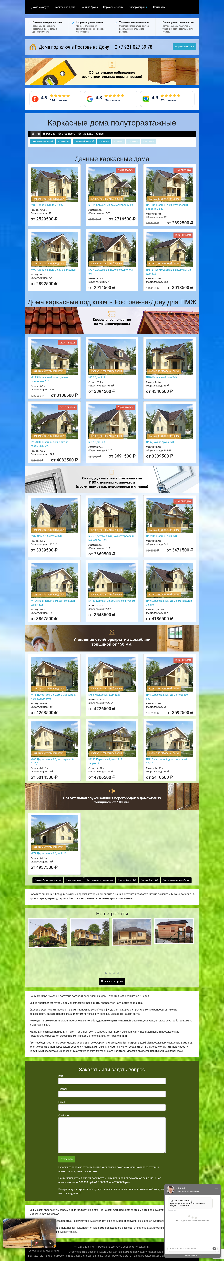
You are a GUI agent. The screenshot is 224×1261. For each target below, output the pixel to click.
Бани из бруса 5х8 (149, 880)
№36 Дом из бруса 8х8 (160, 442)
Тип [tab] (37, 133)
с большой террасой (84, 141)
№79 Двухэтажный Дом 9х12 (48, 853)
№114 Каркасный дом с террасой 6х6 (111, 205)
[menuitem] (40, 7)
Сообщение (64, 1115)
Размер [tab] (50, 133)
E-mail (61, 1102)
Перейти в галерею (111, 981)
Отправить (67, 1159)
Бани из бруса (89, 7)
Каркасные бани (113, 7)
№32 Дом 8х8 (96, 442)
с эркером (104, 141)
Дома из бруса (40, 7)
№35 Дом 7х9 (96, 377)
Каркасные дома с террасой (99, 880)
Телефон (62, 1089)
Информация (137, 7)
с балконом (63, 141)
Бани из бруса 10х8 (127, 880)
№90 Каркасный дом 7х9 (161, 377)
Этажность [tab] (68, 133)
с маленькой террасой (42, 141)
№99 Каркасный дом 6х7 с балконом (53, 269)
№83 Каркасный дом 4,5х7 (47, 205)
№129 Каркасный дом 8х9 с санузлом (111, 600)
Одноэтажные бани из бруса (176, 880)
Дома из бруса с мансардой (48, 880)
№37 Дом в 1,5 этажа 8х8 (46, 536)
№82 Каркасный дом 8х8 (161, 536)
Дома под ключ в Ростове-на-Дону (73, 47)
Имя (60, 1076)
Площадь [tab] (87, 133)
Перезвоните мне (184, 46)
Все (101, 133)
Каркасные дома (65, 7)
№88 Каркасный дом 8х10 (104, 694)
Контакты (159, 7)
